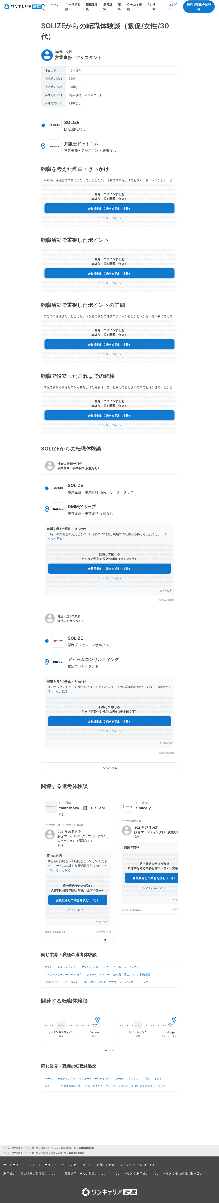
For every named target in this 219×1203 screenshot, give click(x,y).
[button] (109, 531)
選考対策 (107, 7)
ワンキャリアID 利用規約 (131, 1173)
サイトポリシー (13, 1165)
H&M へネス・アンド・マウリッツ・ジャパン (108, 982)
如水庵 (117, 974)
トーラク (143, 982)
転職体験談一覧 (68, 1148)
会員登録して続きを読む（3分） (110, 208)
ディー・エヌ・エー (98, 974)
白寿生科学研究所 (71, 1086)
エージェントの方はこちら (138, 1165)
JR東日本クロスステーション (148, 1086)
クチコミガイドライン (77, 1165)
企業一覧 (34, 1148)
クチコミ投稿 (134, 7)
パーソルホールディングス (60, 1078)
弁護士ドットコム (49, 1148)
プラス (147, 1078)
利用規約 (9, 1173)
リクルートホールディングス (95, 1078)
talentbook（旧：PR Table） (61, 982)
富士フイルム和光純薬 (137, 974)
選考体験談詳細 (103, 931)
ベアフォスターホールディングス (64, 974)
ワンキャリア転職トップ (15, 1148)
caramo (123, 1086)
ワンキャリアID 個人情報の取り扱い (178, 1173)
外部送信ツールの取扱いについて (87, 1173)
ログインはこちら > (109, 218)
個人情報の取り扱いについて (40, 1173)
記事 (119, 7)
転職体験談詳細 (166, 600)
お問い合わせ (106, 1165)
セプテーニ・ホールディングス (121, 967)
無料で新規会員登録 (199, 7)
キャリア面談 (72, 7)
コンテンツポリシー (43, 1165)
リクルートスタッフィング (60, 967)
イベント (55, 7)
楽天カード (51, 1086)
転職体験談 (92, 7)
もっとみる (109, 767)
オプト (158, 1078)
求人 (43, 7)
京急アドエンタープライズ (100, 1086)
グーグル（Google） (128, 1078)
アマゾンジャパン (89, 967)
